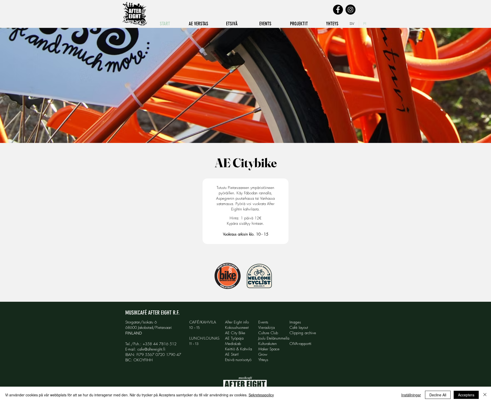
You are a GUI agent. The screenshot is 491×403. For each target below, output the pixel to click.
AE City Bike (235, 332)
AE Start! (232, 354)
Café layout (298, 327)
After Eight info (237, 322)
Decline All (437, 394)
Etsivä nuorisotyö (238, 359)
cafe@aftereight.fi (151, 349)
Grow (262, 354)
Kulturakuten (267, 343)
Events (263, 322)
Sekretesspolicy (261, 394)
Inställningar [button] (411, 394)
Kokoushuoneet (237, 327)
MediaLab (233, 343)
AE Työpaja (234, 338)
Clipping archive (302, 332)
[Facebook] (338, 10)
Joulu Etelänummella (273, 338)
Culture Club (268, 332)
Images (295, 322)
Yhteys (263, 359)
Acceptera (466, 394)
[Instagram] (350, 10)
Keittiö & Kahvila (238, 349)
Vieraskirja (266, 327)
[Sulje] (485, 395)
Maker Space (269, 349)
